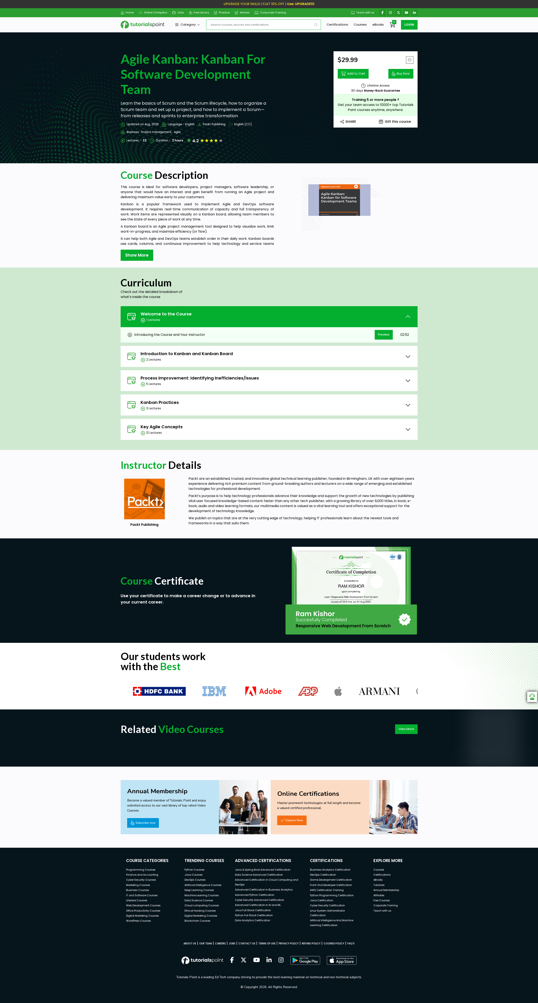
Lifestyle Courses (136, 900)
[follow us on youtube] (256, 960)
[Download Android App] (305, 960)
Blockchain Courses (197, 921)
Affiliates (378, 895)
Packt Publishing (214, 124)
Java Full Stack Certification (253, 910)
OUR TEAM (205, 943)
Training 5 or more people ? (375, 99)
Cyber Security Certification (327, 905)
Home (130, 12)
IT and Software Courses (142, 895)
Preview (383, 334)
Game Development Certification (331, 880)
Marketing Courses (138, 885)
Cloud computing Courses (202, 905)
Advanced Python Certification (254, 895)
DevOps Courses (195, 880)
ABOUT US (189, 943)
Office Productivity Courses (143, 910)
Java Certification (321, 900)
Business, (133, 132)
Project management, (156, 132)
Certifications (337, 24)
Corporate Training (273, 12)
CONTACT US (247, 943)
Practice (224, 12)
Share (350, 121)
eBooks (378, 24)
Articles (244, 12)
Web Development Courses (143, 905)
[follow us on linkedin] (269, 960)
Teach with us (365, 12)
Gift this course (398, 121)
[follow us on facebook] (232, 960)
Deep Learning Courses (199, 890)
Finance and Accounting (142, 874)
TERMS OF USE (267, 943)
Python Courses (194, 869)
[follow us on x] (244, 960)
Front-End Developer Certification (331, 885)
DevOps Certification (323, 874)
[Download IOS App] (342, 960)
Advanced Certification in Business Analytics (264, 889)
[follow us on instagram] (281, 960)
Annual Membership (386, 890)
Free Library (201, 12)
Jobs (180, 12)
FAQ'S (351, 943)
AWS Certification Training (327, 890)
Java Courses (194, 874)
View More (406, 729)
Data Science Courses (199, 900)
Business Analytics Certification (330, 869)
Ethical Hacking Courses (200, 910)
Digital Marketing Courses (142, 915)
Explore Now (294, 820)
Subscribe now (146, 823)
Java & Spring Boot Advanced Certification (262, 869)
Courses (360, 24)
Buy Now (403, 73)
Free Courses (381, 900)
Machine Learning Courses (202, 895)
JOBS (232, 943)
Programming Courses (141, 869)
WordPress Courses (138, 921)
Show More (137, 255)
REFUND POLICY (311, 943)
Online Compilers (155, 12)
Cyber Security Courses (141, 880)
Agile (177, 132)
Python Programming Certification (332, 895)
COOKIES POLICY (334, 943)
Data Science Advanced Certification (259, 874)
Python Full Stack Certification (254, 915)
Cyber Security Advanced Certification (259, 900)
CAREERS (220, 943)
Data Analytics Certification (252, 920)
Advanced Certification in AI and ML (258, 905)
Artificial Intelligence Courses (203, 885)
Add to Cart (356, 73)
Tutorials (379, 885)
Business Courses (137, 890)
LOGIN (409, 24)
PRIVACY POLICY (289, 943)
